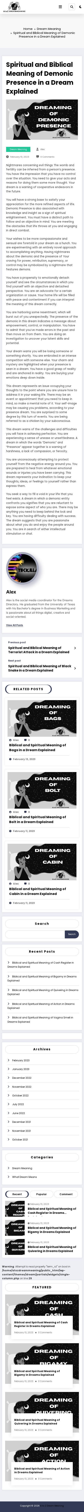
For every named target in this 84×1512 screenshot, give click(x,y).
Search (42, 924)
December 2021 (21, 1122)
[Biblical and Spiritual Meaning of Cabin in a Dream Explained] (42, 862)
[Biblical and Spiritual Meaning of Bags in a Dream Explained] (42, 718)
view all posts (14, 625)
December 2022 (21, 1078)
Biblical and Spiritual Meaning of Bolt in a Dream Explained (37, 819)
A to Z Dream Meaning (52, 1505)
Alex (42, 149)
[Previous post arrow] (75, 648)
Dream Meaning (18, 149)
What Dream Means (24, 1177)
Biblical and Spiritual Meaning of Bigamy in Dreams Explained (42, 978)
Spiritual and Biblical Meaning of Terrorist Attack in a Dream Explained (38, 650)
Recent (17, 1194)
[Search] (72, 6)
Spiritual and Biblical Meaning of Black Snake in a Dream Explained (39, 668)
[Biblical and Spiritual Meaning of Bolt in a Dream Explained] (42, 790)
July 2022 (18, 1104)
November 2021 (21, 1131)
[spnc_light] (80, 7)
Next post (14, 660)
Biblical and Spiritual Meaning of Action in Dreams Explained (41, 1006)
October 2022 (20, 1095)
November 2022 (21, 1087)
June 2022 (18, 1113)
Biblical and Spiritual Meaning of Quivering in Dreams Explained (43, 992)
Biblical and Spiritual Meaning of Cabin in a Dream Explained (37, 891)
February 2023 (21, 1060)
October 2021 (20, 1139)
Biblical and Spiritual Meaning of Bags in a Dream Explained (37, 747)
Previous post (17, 642)
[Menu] (60, 7)
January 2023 (20, 1069)
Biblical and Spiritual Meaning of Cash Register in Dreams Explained (41, 964)
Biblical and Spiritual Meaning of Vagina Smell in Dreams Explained (40, 1019)
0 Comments (47, 156)
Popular (41, 1194)
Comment (66, 1194)
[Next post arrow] (75, 668)
